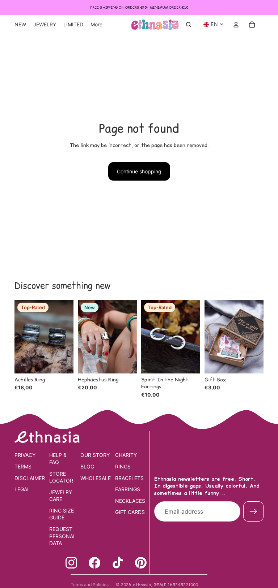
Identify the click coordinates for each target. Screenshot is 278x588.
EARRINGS (127, 489)
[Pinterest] (140, 562)
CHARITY (126, 455)
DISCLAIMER (29, 478)
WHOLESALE (95, 478)
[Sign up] (253, 511)
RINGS (123, 466)
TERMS (22, 466)
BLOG (87, 466)
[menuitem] (96, 25)
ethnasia (142, 584)
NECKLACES (130, 501)
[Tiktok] (117, 562)
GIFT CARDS (130, 512)
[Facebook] (94, 562)
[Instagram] (71, 562)
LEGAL (22, 489)
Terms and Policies (90, 584)
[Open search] (189, 25)
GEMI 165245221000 (175, 584)
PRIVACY (24, 455)
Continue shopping (139, 171)
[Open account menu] (236, 25)
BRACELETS (129, 478)
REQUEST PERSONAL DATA (62, 536)
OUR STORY (95, 455)
